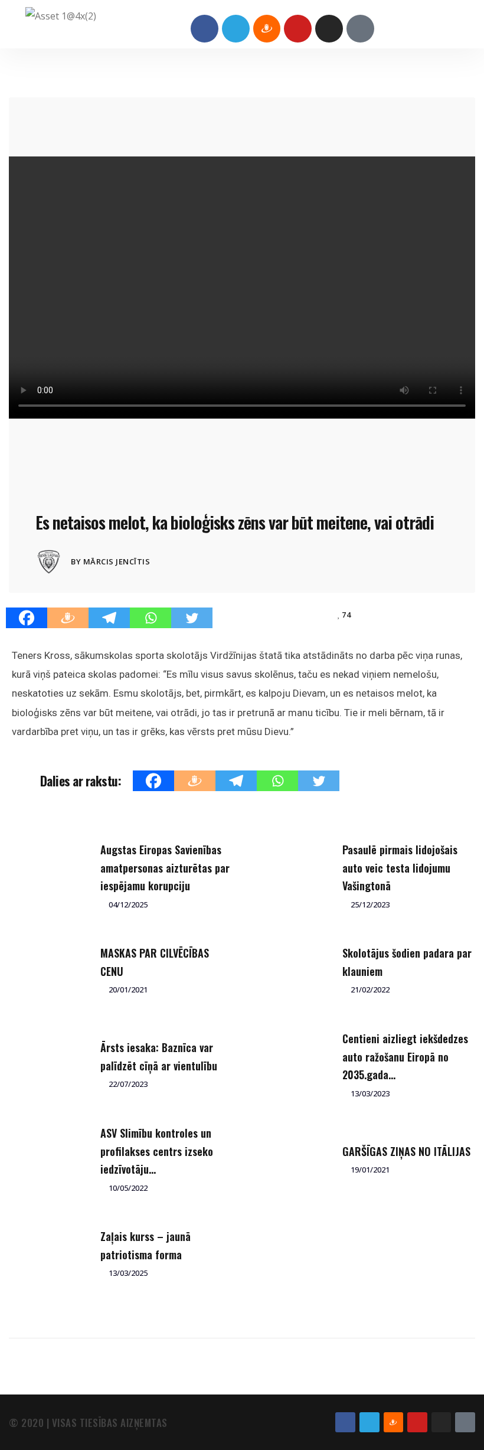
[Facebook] (204, 29)
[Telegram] (236, 29)
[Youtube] (298, 29)
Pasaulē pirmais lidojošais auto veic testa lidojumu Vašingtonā (399, 867)
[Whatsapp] (150, 618)
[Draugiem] (68, 618)
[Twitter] (191, 618)
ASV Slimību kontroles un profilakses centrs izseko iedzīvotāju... (156, 1151)
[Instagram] (329, 29)
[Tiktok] (360, 29)
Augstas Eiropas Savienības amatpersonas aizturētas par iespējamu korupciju (165, 867)
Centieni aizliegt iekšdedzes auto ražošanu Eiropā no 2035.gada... (405, 1056)
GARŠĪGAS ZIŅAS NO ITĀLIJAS (406, 1151)
